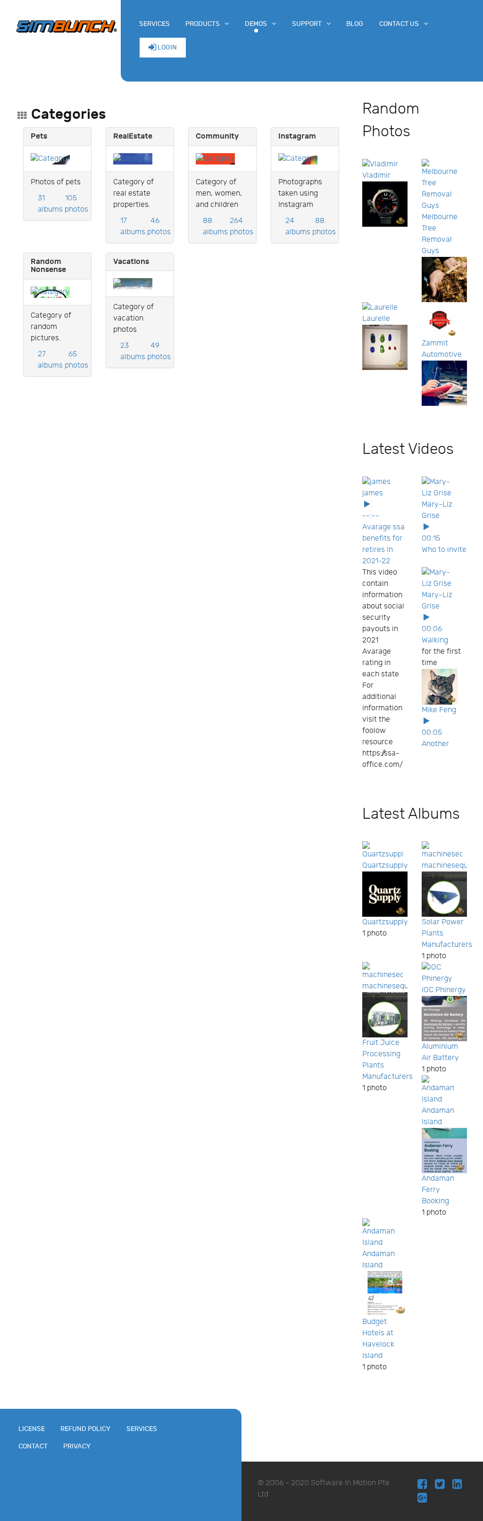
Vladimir (376, 175)
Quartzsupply (385, 865)
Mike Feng (439, 710)
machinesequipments (399, 986)
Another (435, 744)
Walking (435, 640)
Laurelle (376, 318)
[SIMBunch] (66, 25)
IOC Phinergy (444, 990)
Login (166, 47)
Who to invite (444, 549)
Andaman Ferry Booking (438, 1190)
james (372, 493)
